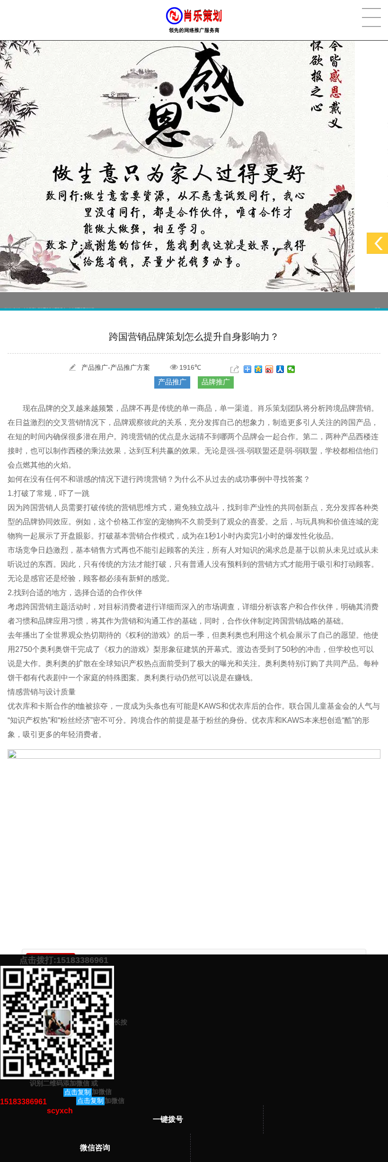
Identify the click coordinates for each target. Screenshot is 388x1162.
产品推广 (172, 382)
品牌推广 (216, 382)
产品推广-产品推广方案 (115, 367)
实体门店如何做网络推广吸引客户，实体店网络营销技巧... (51, 300)
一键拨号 (168, 1119)
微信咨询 (95, 1148)
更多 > (379, 300)
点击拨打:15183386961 (63, 960)
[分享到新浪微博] (269, 369)
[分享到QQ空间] (259, 369)
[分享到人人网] (280, 369)
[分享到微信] (291, 369)
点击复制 (77, 1092)
